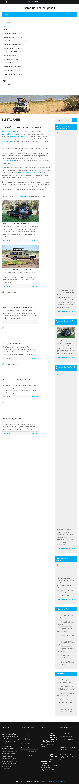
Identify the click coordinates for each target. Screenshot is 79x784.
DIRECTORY (8, 85)
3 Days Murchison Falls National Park (16, 41)
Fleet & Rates (30, 756)
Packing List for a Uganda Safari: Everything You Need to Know (66, 702)
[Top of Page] (73, 779)
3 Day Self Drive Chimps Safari (14, 44)
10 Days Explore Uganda (12, 59)
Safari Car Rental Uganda (56, 781)
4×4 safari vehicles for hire (19, 136)
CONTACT (6, 92)
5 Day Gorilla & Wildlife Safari (13, 52)
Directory (28, 747)
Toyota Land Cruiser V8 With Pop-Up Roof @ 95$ (17, 223)
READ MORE (61, 311)
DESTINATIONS (7, 63)
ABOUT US (6, 81)
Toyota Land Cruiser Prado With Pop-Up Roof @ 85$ (18, 307)
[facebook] (54, 2)
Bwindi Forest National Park (13, 67)
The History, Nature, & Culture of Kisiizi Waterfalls (49, 737)
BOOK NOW (70, 311)
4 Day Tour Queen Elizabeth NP (14, 48)
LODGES (5, 77)
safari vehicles (25, 196)
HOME (5, 19)
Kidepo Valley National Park (13, 70)
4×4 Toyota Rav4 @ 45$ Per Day (12, 344)
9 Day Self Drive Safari (11, 56)
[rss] (71, 2)
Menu (6, 15)
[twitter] (58, 2)
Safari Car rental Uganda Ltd (30, 172)
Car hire (27, 739)
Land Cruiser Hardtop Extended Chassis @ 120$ (17, 269)
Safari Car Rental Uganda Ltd (12, 131)
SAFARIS (5, 30)
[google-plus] (63, 2)
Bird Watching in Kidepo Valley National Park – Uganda (49, 758)
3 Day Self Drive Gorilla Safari (13, 33)
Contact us (28, 735)
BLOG (4, 88)
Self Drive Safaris (31, 752)
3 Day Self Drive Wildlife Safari (14, 37)
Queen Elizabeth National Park (14, 74)
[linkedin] (67, 2)
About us (28, 743)
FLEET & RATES (7, 22)
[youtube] (75, 2)
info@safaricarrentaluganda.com (14, 2)
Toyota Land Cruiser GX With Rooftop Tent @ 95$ (17, 380)
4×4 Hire (7, 26)
